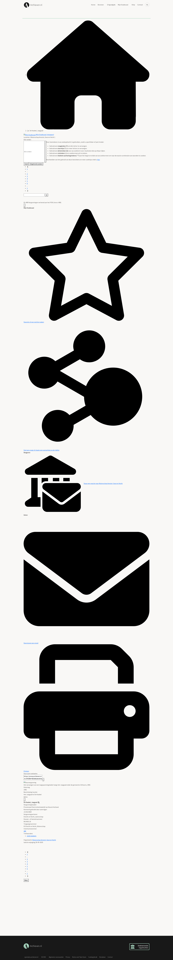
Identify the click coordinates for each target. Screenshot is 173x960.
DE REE (43, 957)
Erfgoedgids (111, 5)
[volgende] (27, 191)
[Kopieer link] (43, 779)
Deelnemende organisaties (143, 946)
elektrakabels (31, 836)
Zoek (26, 164)
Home (93, 5)
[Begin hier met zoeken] (88, 75)
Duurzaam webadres (30, 774)
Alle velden (27, 140)
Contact (140, 5)
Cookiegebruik (92, 957)
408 (25, 831)
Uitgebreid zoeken (36, 164)
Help (133, 5)
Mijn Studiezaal (123, 5)
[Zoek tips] (45, 151)
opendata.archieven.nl (31, 957)
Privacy (68, 957)
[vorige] (27, 167)
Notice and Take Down (79, 957)
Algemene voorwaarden (56, 957)
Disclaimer (102, 957)
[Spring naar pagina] (46, 194)
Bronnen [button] (101, 5)
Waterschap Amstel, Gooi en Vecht (44, 840)
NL (147, 5)
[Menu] (24, 205)
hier (98, 160)
